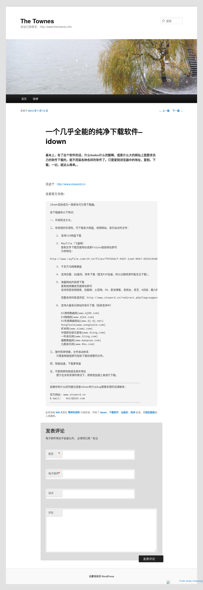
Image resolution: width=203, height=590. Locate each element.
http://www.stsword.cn (71, 184)
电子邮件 (54, 473)
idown (103, 412)
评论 (51, 512)
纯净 (132, 412)
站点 (51, 493)
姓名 (54, 453)
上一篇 (164, 110)
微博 (35, 99)
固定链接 (150, 412)
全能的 (124, 412)
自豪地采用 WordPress (101, 576)
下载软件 (114, 412)
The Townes (37, 20)
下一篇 (177, 110)
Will (58, 412)
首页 (24, 99)
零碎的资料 (74, 412)
